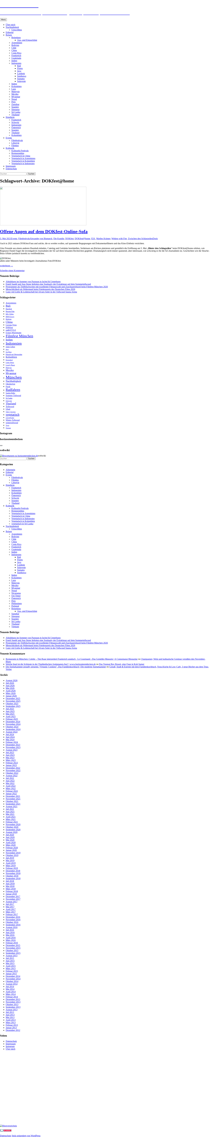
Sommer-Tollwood (13, 395)
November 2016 (13, 919)
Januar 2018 (11, 894)
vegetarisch (12, 414)
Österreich (16, 127)
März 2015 (11, 968)
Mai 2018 (10, 886)
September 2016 (13, 925)
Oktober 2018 (12, 876)
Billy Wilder (10, 314)
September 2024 (13, 729)
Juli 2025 (10, 709)
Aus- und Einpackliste (27, 40)
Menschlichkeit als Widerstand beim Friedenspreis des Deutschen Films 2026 (40, 289)
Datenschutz (11, 168)
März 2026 (11, 693)
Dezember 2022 (13, 768)
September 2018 (13, 878)
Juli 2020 (10, 835)
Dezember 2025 (13, 698)
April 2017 (11, 909)
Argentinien (16, 42)
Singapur (15, 109)
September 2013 (13, 1007)
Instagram (10, 1046)
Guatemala (16, 58)
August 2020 (11, 832)
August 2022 (11, 775)
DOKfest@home (82, 238)
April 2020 (11, 842)
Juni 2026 (10, 685)
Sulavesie (21, 81)
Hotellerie (10, 117)
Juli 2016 (10, 930)
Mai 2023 (10, 757)
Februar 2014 (12, 997)
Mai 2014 (10, 989)
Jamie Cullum (10, 347)
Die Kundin (58, 238)
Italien (14, 84)
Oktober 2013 (12, 1004)
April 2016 (11, 937)
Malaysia (15, 91)
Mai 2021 (10, 814)
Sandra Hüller (10, 393)
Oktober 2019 (12, 855)
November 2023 (13, 747)
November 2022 (13, 770)
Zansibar (15, 104)
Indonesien (16, 63)
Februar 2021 (12, 822)
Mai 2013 (10, 1017)
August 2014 (11, 984)
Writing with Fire (119, 238)
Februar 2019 (12, 868)
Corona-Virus (11, 325)
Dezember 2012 (13, 1030)
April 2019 (11, 863)
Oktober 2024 (12, 727)
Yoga (7, 425)
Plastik (8, 387)
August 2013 (11, 1009)
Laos (13, 89)
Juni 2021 (10, 811)
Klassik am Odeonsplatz (14, 354)
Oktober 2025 (12, 703)
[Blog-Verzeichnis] (5, 1131)
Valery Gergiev (11, 412)
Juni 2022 (10, 781)
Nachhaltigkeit (12, 27)
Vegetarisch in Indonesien (23, 163)
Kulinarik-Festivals (20, 150)
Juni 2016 (10, 932)
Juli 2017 (10, 904)
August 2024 (11, 732)
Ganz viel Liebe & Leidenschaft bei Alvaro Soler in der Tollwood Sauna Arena (41, 292)
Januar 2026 (11, 696)
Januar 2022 (11, 793)
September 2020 (13, 829)
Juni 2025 (10, 711)
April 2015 (11, 966)
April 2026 (11, 691)
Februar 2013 (12, 1025)
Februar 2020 (12, 847)
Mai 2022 (10, 783)
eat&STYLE (11, 330)
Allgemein (10, 469)
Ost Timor (16, 596)
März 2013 (11, 1022)
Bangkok (9, 309)
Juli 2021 (10, 809)
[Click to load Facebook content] (1, 445)
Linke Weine (10, 362)
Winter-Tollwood (13, 420)
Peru (13, 102)
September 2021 (13, 804)
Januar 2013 (11, 1027)
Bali (19, 66)
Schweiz (15, 122)
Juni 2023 (10, 755)
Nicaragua (16, 593)
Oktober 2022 (12, 773)
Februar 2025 (12, 719)
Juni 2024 (10, 737)
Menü (3, 20)
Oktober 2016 (12, 922)
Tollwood (10, 406)
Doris (155, 238)
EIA (93, 238)
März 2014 (11, 994)
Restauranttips (17, 153)
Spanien (15, 107)
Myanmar (15, 96)
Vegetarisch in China (20, 156)
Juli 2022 (10, 778)
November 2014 (13, 979)
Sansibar (15, 614)
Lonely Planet (10, 365)
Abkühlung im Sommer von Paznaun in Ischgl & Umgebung (33, 281)
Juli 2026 (10, 683)
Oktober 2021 (12, 801)
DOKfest (69, 238)
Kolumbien (16, 86)
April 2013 (11, 1020)
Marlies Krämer (103, 238)
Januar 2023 (11, 765)
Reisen (9, 35)
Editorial (9, 32)
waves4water (10, 417)
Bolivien (15, 45)
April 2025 (11, 716)
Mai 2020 (10, 840)
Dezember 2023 (13, 745)
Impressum (11, 166)
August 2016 (11, 927)
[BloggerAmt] (8, 1126)
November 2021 (13, 799)
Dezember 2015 (13, 945)
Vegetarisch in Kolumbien (23, 161)
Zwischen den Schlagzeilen (140, 238)
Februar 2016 (12, 943)
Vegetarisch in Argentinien (23, 158)
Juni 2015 (10, 961)
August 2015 (11, 955)
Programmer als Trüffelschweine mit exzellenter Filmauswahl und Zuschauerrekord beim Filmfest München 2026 (57, 286)
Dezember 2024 (13, 721)
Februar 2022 (12, 791)
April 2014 (11, 991)
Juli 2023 (10, 752)
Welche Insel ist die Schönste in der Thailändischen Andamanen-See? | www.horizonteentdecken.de (51, 664)
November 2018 (13, 873)
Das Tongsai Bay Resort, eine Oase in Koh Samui (121, 664)
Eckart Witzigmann (13, 333)
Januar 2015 (11, 973)
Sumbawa (21, 76)
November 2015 (13, 948)
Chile (13, 48)
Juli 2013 (10, 1012)
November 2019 (13, 853)
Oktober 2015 (12, 950)
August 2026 (11, 680)
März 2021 (11, 819)
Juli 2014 (10, 986)
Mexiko (14, 94)
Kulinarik (10, 148)
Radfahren (13, 389)
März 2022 (11, 788)
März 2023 (11, 760)
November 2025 (13, 701)
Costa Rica (16, 53)
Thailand (15, 114)
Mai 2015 (10, 963)
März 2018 (11, 889)
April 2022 (11, 786)
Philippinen (16, 603)
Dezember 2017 (13, 896)
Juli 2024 (10, 734)
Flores (20, 68)
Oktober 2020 (12, 827)
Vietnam (15, 626)
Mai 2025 (10, 714)
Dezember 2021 (13, 796)
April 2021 (11, 817)
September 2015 (13, 953)
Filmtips (15, 145)
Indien (14, 60)
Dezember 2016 (13, 917)
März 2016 (11, 940)
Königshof (9, 360)
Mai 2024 (10, 739)
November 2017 (13, 899)
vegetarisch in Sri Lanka (22, 523)
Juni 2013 (10, 1015)
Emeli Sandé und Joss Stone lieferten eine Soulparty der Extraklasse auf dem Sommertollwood (48, 284)
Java (19, 71)
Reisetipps (16, 37)
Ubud (8, 409)
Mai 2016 (10, 935)
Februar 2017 (12, 914)
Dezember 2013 (13, 999)
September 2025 (13, 706)
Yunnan (8, 428)
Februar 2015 (12, 971)
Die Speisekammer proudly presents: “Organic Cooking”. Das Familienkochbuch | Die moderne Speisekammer (56, 667)
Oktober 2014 (12, 981)
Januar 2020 (11, 850)
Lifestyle (15, 143)
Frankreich (16, 55)
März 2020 (11, 845)
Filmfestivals (17, 140)
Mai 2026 (10, 688)
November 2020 (13, 824)
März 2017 (11, 912)
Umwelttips (16, 30)
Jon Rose (9, 352)
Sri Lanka (15, 112)
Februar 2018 (12, 891)
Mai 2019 (10, 860)
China (14, 50)
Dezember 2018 (13, 871)
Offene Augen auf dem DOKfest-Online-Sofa (44, 231)
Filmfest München (19, 336)
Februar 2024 (12, 742)
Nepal (14, 99)
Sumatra (21, 78)
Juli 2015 (10, 958)
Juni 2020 (10, 837)
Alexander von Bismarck (41, 238)
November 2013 (13, 1002)
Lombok (21, 73)
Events (9, 138)
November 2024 (13, 724)
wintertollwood (12, 423)
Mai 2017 (10, 907)
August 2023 (11, 750)
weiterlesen (6, 265)
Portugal (15, 606)
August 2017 (11, 901)
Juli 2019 (10, 858)
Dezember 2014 (13, 976)
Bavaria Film (10, 311)
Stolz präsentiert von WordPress (26, 1135)
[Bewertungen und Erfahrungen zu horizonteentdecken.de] (19, 455)
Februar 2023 (12, 763)
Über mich (10, 24)
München (14, 377)
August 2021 (11, 806)
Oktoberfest (10, 384)
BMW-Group (10, 316)
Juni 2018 (10, 883)
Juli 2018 (10, 881)
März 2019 (11, 865)
